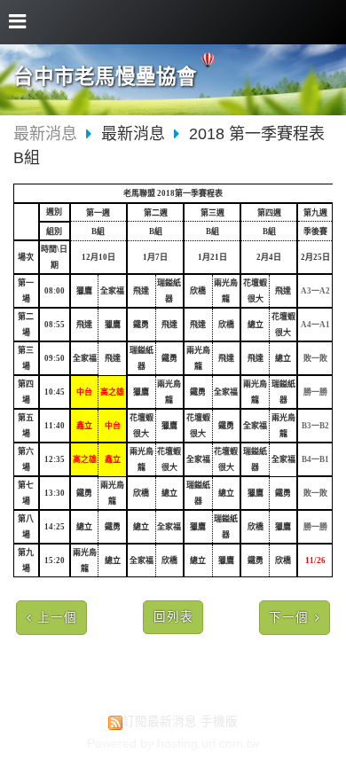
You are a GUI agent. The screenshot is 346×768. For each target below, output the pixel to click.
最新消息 (45, 134)
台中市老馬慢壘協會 (105, 77)
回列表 (173, 616)
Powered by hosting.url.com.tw (173, 743)
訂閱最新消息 (159, 721)
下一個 (289, 617)
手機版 (219, 721)
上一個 (57, 617)
